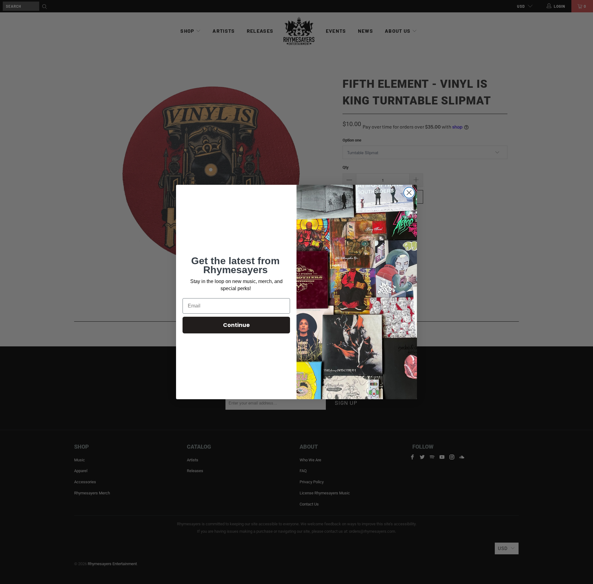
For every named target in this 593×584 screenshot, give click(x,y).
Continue (236, 325)
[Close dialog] (409, 192)
